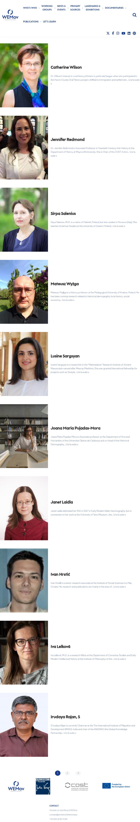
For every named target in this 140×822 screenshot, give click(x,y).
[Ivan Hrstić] (24, 580)
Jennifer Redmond (68, 140)
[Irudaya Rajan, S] (24, 725)
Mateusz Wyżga (65, 284)
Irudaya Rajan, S (65, 717)
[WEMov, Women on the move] (10, 14)
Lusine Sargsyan (65, 356)
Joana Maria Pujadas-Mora (75, 428)
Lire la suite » (119, 226)
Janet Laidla (62, 502)
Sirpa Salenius (63, 214)
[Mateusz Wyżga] (24, 292)
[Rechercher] (134, 15)
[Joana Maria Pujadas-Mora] (24, 436)
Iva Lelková (60, 647)
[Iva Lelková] (24, 653)
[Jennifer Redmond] (24, 148)
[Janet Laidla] (24, 508)
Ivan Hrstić (60, 575)
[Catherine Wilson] (24, 75)
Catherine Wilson (66, 67)
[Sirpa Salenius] (24, 220)
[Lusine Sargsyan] (24, 364)
